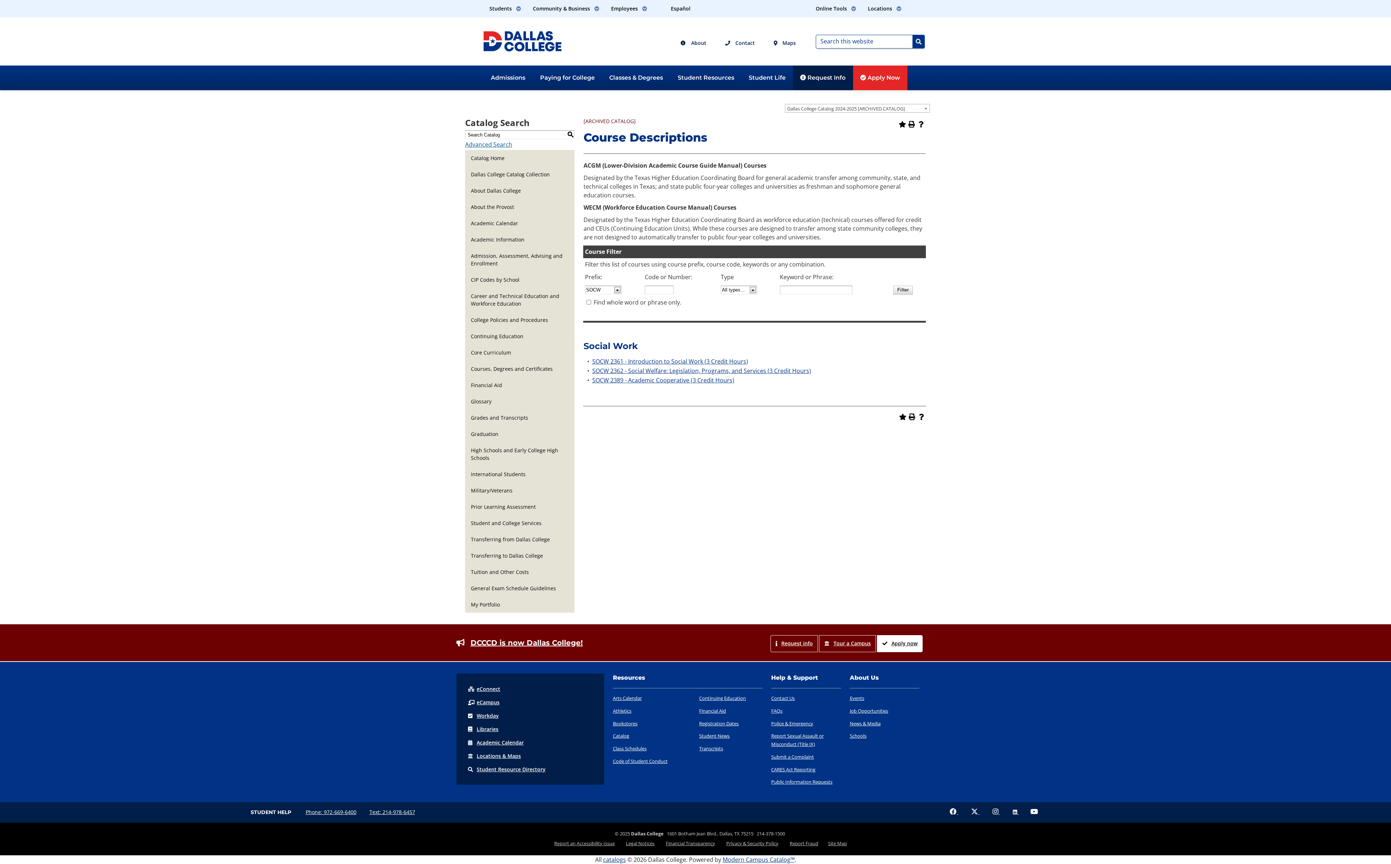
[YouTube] (1034, 812)
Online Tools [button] (832, 8)
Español (680, 8)
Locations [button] (881, 8)
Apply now (904, 643)
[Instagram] (996, 812)
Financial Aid (486, 385)
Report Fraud (804, 843)
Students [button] (501, 8)
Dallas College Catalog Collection (510, 174)
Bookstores (625, 723)
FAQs (776, 711)
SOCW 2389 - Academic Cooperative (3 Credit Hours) (663, 380)
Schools (858, 736)
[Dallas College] (522, 41)
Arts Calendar (627, 698)
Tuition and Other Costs (500, 572)
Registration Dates (719, 723)
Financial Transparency (690, 843)
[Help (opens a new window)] (921, 124)
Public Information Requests (801, 782)
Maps (788, 42)
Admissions (508, 77)
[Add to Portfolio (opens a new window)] (902, 124)
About (698, 42)
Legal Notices (640, 843)
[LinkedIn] (1016, 812)
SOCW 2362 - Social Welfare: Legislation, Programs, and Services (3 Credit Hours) (701, 371)
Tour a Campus (852, 643)
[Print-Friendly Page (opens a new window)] (912, 124)
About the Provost (492, 207)
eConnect (488, 688)
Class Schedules (630, 748)
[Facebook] (954, 812)
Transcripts (711, 748)
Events (857, 698)
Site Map (837, 843)
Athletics (622, 711)
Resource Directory (511, 769)
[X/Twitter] (975, 812)
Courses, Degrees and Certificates (512, 368)
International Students (498, 474)
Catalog (621, 736)
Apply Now (883, 77)
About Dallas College (496, 190)
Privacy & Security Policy (752, 843)
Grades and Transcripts (499, 417)
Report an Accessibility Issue (584, 843)
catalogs (614, 860)
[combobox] (857, 108)
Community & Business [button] (562, 8)
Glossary (481, 401)
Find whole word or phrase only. (637, 302)
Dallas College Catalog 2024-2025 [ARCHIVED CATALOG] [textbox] (846, 108)
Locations (499, 755)
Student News (714, 736)
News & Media (865, 723)
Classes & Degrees (636, 77)
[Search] (918, 42)
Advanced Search (488, 144)
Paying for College (567, 77)
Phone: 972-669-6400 (331, 812)
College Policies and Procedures (509, 319)
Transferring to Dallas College (507, 555)
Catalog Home (488, 158)
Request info (797, 643)
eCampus (488, 702)
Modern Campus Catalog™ (759, 860)
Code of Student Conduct (640, 761)
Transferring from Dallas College (510, 539)
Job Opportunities (869, 711)
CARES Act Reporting (793, 769)
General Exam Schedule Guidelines (513, 588)
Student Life (767, 77)
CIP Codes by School (495, 279)
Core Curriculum (491, 352)
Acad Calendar (500, 742)
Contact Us (783, 698)
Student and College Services (506, 523)
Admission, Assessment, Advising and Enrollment (517, 259)
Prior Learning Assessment (503, 506)
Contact (744, 42)
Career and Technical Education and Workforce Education (515, 300)
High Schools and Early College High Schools (514, 454)
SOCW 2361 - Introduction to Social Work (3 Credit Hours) (670, 361)
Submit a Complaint (792, 757)
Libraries (487, 729)
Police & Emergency (792, 723)
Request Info (825, 77)
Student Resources (706, 77)
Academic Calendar (494, 223)
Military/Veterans (492, 490)
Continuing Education (497, 336)
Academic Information (498, 239)
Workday (488, 715)
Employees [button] (625, 8)
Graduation (484, 434)
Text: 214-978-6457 (392, 812)
